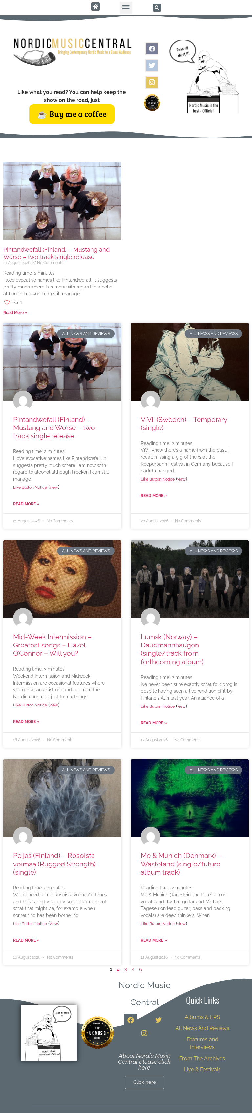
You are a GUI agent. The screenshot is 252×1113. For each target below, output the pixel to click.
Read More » (15, 312)
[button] (126, 8)
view (54, 487)
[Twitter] (151, 65)
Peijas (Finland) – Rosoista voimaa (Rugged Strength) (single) (54, 863)
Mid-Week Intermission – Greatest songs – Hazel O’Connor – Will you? (52, 645)
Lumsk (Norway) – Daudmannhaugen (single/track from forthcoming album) (172, 649)
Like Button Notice (30, 487)
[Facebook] (151, 48)
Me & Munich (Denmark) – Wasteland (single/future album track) (181, 863)
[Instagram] (151, 82)
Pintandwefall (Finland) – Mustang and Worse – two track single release (56, 253)
